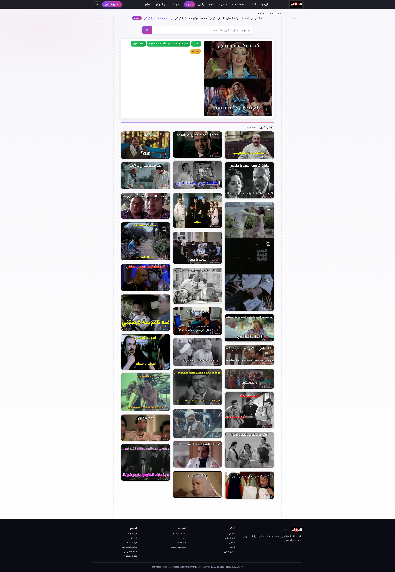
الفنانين (232, 542)
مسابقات (176, 4)
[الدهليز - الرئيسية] (296, 4)
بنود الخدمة (132, 542)
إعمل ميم (182, 538)
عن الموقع (161, 4)
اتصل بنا (147, 4)
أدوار (211, 4)
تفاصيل (195, 51)
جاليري (201, 4)
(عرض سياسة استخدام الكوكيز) (159, 18)
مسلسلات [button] (239, 4)
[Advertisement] (101, 67)
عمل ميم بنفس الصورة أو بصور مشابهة (168, 44)
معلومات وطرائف (178, 547)
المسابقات (181, 542)
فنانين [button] (224, 4)
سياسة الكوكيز (130, 551)
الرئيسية (264, 4)
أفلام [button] (253, 4)
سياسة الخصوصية (129, 547)
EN (97, 4)
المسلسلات (230, 538)
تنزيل (196, 44)
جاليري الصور (229, 551)
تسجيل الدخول (112, 4)
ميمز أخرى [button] (138, 44)
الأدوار (232, 547)
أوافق (136, 18)
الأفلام (232, 533)
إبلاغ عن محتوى (130, 556)
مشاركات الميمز (179, 533)
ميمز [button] (190, 4)
